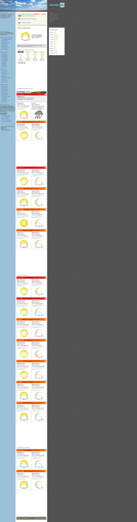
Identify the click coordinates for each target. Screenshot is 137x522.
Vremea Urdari (3, 62)
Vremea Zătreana (4, 49)
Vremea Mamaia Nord (5, 89)
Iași (50, 46)
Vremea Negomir (4, 56)
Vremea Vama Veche (5, 100)
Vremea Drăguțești (4, 59)
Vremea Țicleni (4, 79)
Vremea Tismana (4, 80)
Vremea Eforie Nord (4, 93)
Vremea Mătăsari (4, 57)
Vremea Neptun (4, 96)
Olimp (9, 96)
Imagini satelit (54, 19)
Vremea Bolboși (4, 66)
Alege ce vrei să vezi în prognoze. (28, 18)
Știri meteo (53, 16)
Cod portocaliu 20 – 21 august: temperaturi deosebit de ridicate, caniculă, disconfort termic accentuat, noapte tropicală (29, 46)
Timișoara (52, 52)
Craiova (51, 41)
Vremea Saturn (4, 99)
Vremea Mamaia (4, 87)
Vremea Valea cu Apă (5, 47)
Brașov (51, 32)
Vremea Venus (3, 101)
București (51, 34)
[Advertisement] (31, 75)
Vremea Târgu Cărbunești (5, 77)
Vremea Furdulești (4, 40)
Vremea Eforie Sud (4, 94)
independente (5, 111)
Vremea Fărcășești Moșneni (6, 39)
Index (51, 13)
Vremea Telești (4, 64)
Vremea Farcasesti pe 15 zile (6, 121)
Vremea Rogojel (4, 43)
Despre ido (3, 128)
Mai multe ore (22, 62)
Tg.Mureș (51, 50)
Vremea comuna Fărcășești (6, 37)
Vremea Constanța (4, 86)
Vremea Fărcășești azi (5, 118)
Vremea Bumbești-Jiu (5, 73)
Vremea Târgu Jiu (4, 70)
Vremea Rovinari (4, 76)
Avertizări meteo (54, 17)
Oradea (51, 48)
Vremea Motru (3, 72)
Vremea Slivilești (4, 60)
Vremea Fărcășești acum (5, 115)
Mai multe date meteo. (25, 22)
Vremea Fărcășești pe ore (5, 117)
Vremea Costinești (4, 90)
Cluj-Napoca (52, 37)
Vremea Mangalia (4, 97)
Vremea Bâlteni (4, 53)
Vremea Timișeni (4, 46)
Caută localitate (54, 14)
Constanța (52, 39)
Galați (51, 43)
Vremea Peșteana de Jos (5, 42)
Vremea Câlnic (3, 63)
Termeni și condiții (4, 129)
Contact (52, 20)
